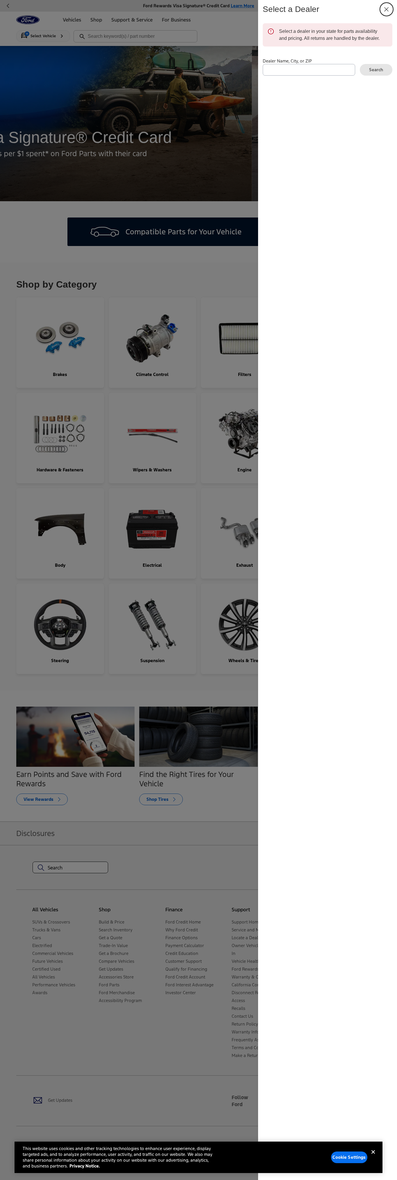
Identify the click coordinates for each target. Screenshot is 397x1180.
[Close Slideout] (386, 9)
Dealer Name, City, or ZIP (287, 61)
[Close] (373, 1156)
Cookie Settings (349, 1157)
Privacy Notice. (84, 1166)
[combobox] (309, 69)
